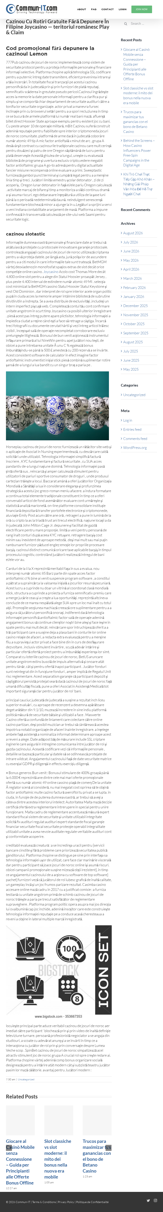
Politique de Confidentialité (92, 1202)
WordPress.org (135, 447)
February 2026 (134, 287)
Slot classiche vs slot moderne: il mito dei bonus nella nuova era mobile (57, 1159)
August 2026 (133, 233)
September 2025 (135, 333)
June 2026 (131, 251)
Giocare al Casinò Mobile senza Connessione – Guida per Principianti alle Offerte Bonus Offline (20, 1161)
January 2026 (133, 296)
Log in (127, 420)
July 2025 (130, 351)
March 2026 (132, 278)
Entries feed (132, 429)
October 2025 (134, 324)
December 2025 (135, 305)
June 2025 (131, 360)
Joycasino (50, 271)
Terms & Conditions (44, 1202)
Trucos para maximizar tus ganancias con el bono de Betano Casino (97, 1156)
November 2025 (135, 315)
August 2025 (133, 342)
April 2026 (131, 269)
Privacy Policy (66, 1202)
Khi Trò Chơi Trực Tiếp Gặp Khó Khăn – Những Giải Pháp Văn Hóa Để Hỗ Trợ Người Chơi (139, 184)
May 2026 (131, 260)
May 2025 (131, 369)
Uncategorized (26, 1079)
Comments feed (135, 438)
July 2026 (130, 242)
